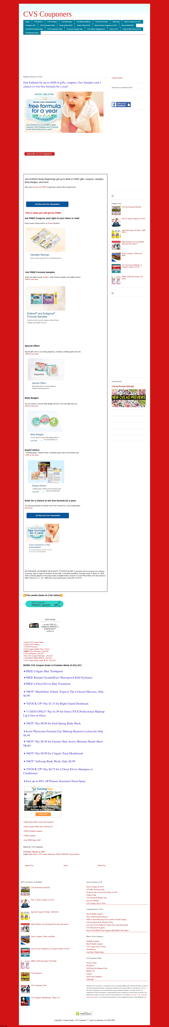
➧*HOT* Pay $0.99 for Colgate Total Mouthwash (53, 753)
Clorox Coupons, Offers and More (43, 936)
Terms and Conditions (94, 977)
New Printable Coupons (94, 914)
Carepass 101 (30, 25)
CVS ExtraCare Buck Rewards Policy (99, 922)
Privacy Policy (91, 963)
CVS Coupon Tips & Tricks (96, 903)
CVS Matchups (67, 22)
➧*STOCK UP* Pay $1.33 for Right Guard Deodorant (55, 703)
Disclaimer (90, 966)
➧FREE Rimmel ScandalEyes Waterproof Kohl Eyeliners (58, 677)
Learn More (133, 994)
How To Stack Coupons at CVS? (106, 25)
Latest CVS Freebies (32, 644)
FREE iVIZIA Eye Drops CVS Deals (44, 961)
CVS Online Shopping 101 (96, 29)
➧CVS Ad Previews (30, 647)
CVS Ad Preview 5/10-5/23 (131, 207)
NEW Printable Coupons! (33, 831)
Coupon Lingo (91, 895)
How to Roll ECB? (127, 25)
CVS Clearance (36, 973)
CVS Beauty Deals (31, 33)
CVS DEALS (38, 22)
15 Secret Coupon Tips (75, 29)
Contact (89, 974)
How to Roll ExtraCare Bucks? (97, 917)
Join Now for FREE (39, 187)
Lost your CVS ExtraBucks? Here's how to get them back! (107, 925)
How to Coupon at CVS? (132, 22)
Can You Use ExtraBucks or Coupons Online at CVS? (132, 266)
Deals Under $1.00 (66, 25)
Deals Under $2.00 (83, 25)
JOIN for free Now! (31, 279)
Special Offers (74, 854)
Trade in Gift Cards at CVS (132, 29)
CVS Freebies (52, 22)
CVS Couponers (47, 14)
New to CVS (114, 29)
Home (27, 22)
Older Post (102, 865)
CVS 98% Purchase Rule (34, 29)
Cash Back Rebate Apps (95, 952)
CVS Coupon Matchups (46, 854)
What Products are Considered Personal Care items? (133, 243)
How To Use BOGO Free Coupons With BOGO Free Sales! (107, 930)
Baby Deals (33, 854)
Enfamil (50, 223)
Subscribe (116, 22)
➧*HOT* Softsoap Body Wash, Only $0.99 (49, 761)
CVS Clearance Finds (47, 25)
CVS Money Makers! (84, 22)
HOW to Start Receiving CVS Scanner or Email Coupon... (107, 919)
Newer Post (29, 865)
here (145, 997)
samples (46, 277)
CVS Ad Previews (102, 22)
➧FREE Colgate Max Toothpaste (43, 671)
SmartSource (91, 949)
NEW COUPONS (62, 854)
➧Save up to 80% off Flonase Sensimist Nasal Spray (54, 781)
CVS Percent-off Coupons (95, 928)
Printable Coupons (92, 941)
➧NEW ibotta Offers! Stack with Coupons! (38, 822)
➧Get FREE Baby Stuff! (32, 840)
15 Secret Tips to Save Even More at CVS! (101, 892)
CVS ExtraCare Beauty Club (96, 898)
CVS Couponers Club (54, 29)
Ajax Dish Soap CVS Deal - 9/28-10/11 (45, 912)
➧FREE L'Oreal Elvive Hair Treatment (47, 684)
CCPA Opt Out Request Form (96, 968)
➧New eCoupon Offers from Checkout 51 (38, 827)
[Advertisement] (84, 55)
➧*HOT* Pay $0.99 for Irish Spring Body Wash (52, 723)
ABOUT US (90, 971)
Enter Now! (29, 508)
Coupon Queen (117, 78)
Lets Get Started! (92, 901)
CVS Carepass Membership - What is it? (45, 998)
